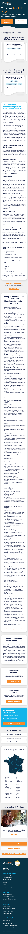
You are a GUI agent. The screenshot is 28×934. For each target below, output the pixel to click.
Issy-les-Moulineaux (9, 788)
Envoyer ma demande (14, 723)
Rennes (17, 784)
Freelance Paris (19, 781)
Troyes (17, 796)
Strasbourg (18, 790)
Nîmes (17, 778)
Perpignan (18, 783)
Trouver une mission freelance (9, 908)
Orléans (17, 780)
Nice (16, 777)
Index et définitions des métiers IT (7, 31)
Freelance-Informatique (12, 931)
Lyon (6, 791)
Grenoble (7, 787)
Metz (6, 796)
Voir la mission (20, 61)
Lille (6, 790)
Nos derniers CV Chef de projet (14, 738)
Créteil (6, 783)
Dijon (6, 784)
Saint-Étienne (18, 788)
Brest (6, 780)
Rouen (17, 786)
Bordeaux (7, 778)
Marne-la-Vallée (8, 793)
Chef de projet (18, 32)
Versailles (18, 797)
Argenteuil (7, 777)
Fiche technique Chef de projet (14, 734)
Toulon (17, 791)
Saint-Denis (18, 787)
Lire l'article (14, 834)
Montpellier (7, 797)
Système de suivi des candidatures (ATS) (11, 899)
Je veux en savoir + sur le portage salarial (14, 853)
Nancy (6, 798)
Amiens (6, 775)
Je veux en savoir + (14, 288)
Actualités (5, 882)
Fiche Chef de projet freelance (14, 741)
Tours (17, 794)
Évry (6, 786)
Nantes (17, 775)
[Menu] (25, 2)
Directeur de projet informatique (8, 32)
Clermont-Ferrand (9, 781)
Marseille (7, 794)
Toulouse (17, 793)
